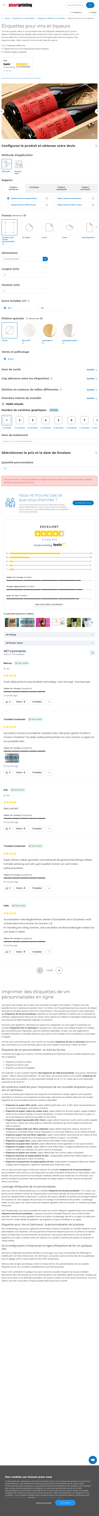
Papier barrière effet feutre (23, 205)
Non (9, 308)
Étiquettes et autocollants (24, 18)
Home (7, 18)
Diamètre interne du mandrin (21, 398)
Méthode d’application (17, 155)
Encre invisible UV (14, 300)
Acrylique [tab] (34, 187)
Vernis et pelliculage (15, 351)
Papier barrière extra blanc (69, 198)
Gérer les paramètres (43, 1503)
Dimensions (10, 252)
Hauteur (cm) (11, 284)
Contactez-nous (83, 503)
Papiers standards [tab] (61, 188)
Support (7, 180)
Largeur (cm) (10, 268)
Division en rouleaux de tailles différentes (30, 389)
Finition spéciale (13, 318)
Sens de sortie (11, 369)
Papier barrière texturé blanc (24, 198)
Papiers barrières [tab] (13, 188)
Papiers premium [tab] (85, 188)
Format (7, 215)
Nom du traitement (15, 435)
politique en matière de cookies (49, 1497)
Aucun (11, 359)
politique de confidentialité (16, 1497)
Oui (42, 308)
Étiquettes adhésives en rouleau (51, 18)
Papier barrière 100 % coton (69, 205)
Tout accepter (65, 1503)
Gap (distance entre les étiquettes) (25, 378)
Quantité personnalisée (17, 462)
